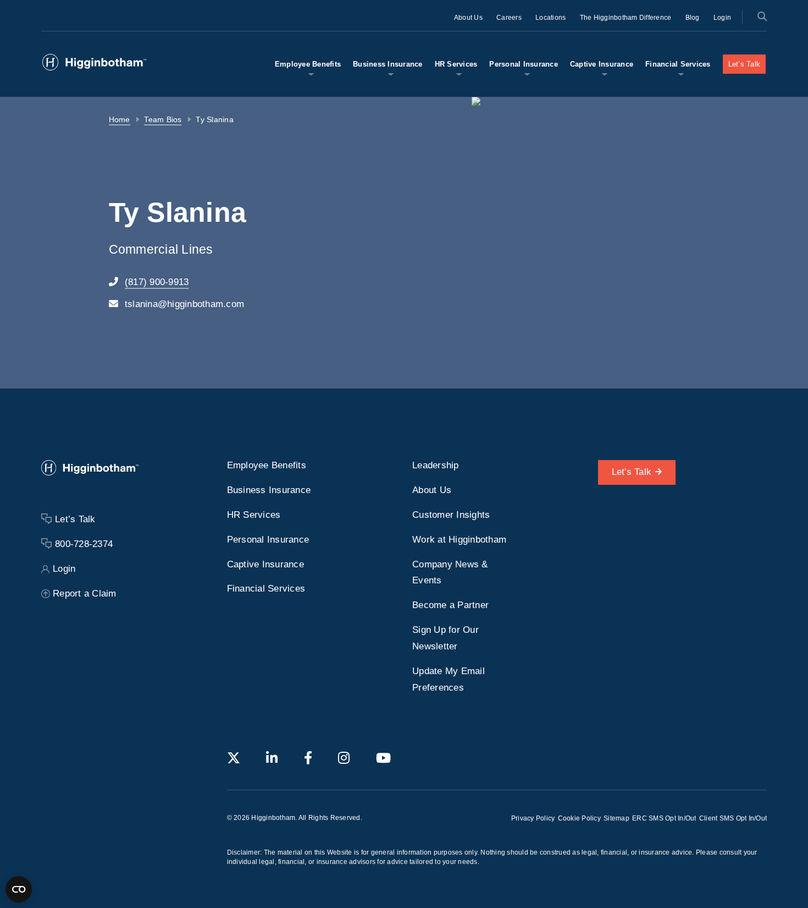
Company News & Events (450, 572)
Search (761, 16)
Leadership (435, 465)
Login (722, 17)
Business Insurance (388, 64)
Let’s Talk (744, 64)
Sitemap (616, 818)
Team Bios (162, 120)
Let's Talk (632, 472)
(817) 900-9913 (157, 282)
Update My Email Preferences (448, 679)
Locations (550, 17)
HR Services (456, 64)
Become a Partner (450, 605)
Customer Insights (451, 515)
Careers (509, 17)
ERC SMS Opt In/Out (664, 818)
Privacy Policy (533, 818)
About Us (468, 17)
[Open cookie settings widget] (18, 889)
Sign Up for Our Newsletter (445, 638)
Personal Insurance (523, 64)
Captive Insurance (601, 64)
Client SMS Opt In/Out (733, 818)
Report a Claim (85, 593)
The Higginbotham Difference (626, 17)
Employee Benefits (308, 64)
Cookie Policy (579, 818)
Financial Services (678, 64)
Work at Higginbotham (459, 539)
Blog (692, 17)
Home (119, 120)
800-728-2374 (84, 544)
